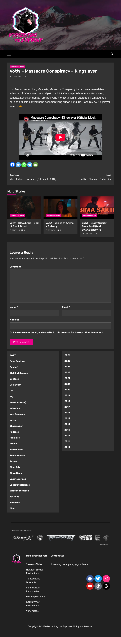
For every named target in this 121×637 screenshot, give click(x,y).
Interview (15, 408)
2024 (67, 366)
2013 (67, 429)
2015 (67, 418)
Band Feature (17, 361)
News (13, 420)
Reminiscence (17, 455)
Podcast (14, 432)
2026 (67, 355)
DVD (12, 390)
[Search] (112, 53)
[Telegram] (29, 164)
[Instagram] (106, 578)
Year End (14, 496)
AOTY (13, 355)
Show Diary (16, 473)
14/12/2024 (52, 230)
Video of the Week (17, 67)
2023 (67, 372)
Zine (12, 508)
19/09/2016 (16, 77)
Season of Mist (34, 564)
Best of (14, 367)
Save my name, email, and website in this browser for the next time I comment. (58, 332)
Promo (13, 443)
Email (66, 307)
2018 (67, 401)
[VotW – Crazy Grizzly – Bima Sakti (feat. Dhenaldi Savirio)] (97, 207)
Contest (14, 379)
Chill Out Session (19, 373)
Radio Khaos (16, 449)
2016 (67, 412)
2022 (67, 378)
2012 (67, 435)
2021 (67, 384)
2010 (67, 447)
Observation (16, 426)
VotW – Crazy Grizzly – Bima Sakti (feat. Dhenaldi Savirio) (95, 226)
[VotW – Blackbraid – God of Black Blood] (24, 207)
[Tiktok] (98, 586)
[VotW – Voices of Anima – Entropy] (60, 207)
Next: (96, 177)
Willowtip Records (35, 596)
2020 (67, 389)
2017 (67, 407)
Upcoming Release (20, 485)
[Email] (35, 164)
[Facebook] (12, 164)
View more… (32, 610)
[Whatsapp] (24, 164)
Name (14, 307)
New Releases (17, 414)
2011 (67, 441)
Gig (11, 396)
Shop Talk (15, 467)
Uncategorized (18, 479)
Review (14, 461)
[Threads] (106, 586)
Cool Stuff (15, 384)
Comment (16, 266)
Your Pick (15, 502)
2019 (67, 395)
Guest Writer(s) (18, 402)
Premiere (15, 437)
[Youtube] (90, 586)
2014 (67, 424)
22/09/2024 (88, 234)
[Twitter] (18, 164)
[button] (10, 53)
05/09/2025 (16, 230)
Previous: (33, 177)
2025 (67, 361)
